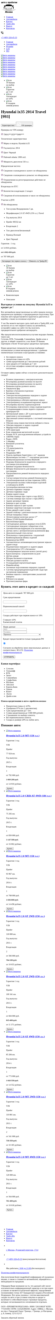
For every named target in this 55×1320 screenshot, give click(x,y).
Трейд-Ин (10, 24)
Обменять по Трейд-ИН (38, 261)
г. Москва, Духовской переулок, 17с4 (22, 1250)
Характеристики (8, 125)
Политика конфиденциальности (18, 651)
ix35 (8, 49)
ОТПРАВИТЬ (9, 657)
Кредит (9, 21)
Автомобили (11, 19)
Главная (9, 17)
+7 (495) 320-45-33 (14, 1259)
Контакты (10, 28)
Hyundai (9, 46)
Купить (10, 788)
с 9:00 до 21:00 (24, 1268)
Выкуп (9, 26)
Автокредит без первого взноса (14, 261)
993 (7, 51)
